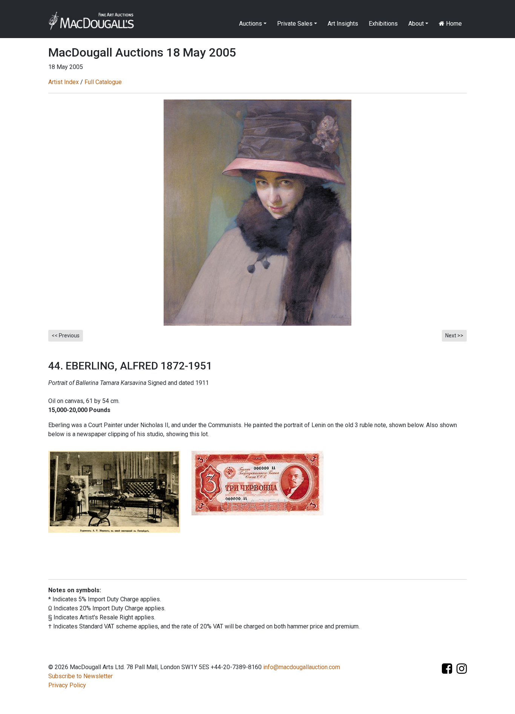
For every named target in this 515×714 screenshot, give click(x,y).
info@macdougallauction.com (301, 667)
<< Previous (66, 335)
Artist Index (63, 82)
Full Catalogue (103, 82)
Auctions (250, 23)
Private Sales (295, 23)
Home (453, 23)
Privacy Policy (67, 685)
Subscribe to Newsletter (80, 676)
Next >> (454, 335)
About (416, 23)
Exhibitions (383, 23)
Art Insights (343, 23)
